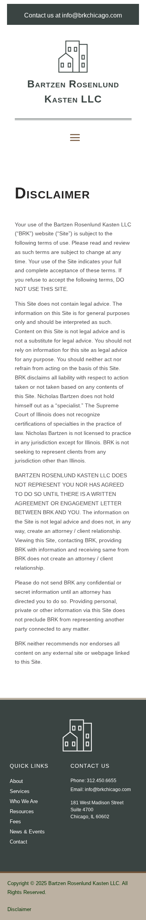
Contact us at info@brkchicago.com (73, 15)
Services (20, 791)
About (16, 781)
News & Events (27, 832)
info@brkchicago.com (108, 789)
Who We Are (24, 801)
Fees (15, 821)
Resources (22, 811)
